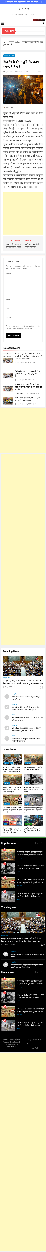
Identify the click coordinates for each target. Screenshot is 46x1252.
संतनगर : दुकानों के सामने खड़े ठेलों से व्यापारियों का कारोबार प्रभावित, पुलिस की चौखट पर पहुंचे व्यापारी (28, 356)
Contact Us (37, 1040)
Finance (28, 824)
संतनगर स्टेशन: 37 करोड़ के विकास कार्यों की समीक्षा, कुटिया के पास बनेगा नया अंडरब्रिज (28, 387)
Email (23, 308)
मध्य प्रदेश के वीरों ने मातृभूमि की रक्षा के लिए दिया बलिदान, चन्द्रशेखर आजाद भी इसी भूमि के (22, 2)
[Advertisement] (23, 213)
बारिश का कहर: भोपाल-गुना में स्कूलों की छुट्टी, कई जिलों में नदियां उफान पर (33, 810)
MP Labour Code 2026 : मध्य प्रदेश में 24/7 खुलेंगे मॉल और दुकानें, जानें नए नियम (12, 810)
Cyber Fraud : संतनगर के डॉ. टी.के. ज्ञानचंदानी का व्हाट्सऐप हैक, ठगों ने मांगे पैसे (28, 373)
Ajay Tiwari (9, 72)
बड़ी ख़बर (5, 678)
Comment (10, 273)
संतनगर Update (14, 42)
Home (5, 42)
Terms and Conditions (34, 1044)
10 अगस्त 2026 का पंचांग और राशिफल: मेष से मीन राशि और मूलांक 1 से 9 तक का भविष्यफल (12, 830)
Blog (29, 1040)
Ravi (18, 362)
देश (9, 678)
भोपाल (13, 715)
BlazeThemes (11, 1047)
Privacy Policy (34, 1048)
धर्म (5, 824)
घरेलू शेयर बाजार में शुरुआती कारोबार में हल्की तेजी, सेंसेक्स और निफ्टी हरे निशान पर (33, 830)
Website (9, 317)
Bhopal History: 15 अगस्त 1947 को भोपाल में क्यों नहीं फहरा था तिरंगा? (33, 790)
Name (23, 299)
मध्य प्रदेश (14, 694)
